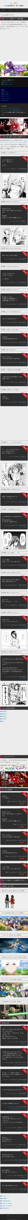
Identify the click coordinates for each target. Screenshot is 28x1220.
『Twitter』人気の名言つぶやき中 (11, 108)
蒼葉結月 (4, 716)
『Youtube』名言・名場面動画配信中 (12, 110)
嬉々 (3, 721)
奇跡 (23, 766)
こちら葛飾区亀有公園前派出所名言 (17, 1109)
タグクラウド (5, 96)
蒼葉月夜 (4, 714)
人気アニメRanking (7, 1203)
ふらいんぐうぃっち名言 (20, 1081)
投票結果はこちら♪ (7, 82)
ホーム (3, 10)
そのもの (22, 764)
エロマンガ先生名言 (21, 1162)
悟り (16, 766)
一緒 (8, 765)
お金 (18, 764)
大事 (17, 766)
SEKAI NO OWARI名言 (20, 1064)
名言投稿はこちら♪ (7, 84)
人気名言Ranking (6, 1201)
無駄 (6, 768)
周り (14, 766)
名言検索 (4, 1198)
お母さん (13, 765)
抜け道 (21, 768)
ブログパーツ (5, 1196)
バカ (20, 766)
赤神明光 (4, 718)
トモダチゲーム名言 (21, 1129)
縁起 (17, 768)
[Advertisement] (14, 44)
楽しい (25, 767)
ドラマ (17, 10)
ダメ (16, 765)
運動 (8, 769)
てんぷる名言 (22, 171)
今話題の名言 (5, 1208)
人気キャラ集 (5, 98)
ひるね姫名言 (22, 1177)
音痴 (13, 769)
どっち (4, 765)
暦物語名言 (23, 1044)
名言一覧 (4, 92)
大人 (20, 766)
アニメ (10, 10)
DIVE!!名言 (23, 1191)
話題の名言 (5, 100)
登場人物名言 (5, 94)
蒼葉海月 (4, 711)
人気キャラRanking (7, 1205)
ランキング (24, 10)
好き (2, 767)
